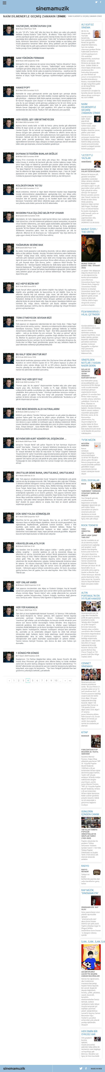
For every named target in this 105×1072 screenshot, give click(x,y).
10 (56, 680)
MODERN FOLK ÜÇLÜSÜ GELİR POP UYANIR (40, 213)
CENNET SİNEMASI (86, 665)
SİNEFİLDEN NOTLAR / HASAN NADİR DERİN (91, 362)
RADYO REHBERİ (85, 871)
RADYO (85, 865)
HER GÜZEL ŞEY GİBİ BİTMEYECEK (35, 119)
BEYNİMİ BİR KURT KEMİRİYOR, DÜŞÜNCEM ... (41, 438)
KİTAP (84, 732)
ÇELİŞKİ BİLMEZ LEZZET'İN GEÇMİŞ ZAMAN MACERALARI (90, 974)
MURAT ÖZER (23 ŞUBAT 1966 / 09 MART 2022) (90, 266)
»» (70, 680)
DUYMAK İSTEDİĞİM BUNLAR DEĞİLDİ (36, 153)
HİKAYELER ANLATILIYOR (30, 543)
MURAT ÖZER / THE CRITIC (89, 230)
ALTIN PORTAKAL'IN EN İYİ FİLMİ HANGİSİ (91, 595)
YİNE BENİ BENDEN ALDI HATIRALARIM (37, 409)
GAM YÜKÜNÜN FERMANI (30, 57)
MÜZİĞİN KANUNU (85, 445)
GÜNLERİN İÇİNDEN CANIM (90, 813)
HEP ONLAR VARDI (26, 582)
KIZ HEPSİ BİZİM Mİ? (27, 283)
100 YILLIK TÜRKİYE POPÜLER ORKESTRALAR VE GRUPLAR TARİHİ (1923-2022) (89, 834)
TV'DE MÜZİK (88, 439)
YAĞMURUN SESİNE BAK (29, 244)
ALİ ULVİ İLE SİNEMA (87, 26)
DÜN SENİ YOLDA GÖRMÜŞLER (33, 513)
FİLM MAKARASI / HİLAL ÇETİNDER (90, 313)
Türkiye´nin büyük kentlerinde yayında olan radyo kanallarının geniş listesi (90, 879)
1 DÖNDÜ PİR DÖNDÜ (27, 653)
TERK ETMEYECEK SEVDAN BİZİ (34, 317)
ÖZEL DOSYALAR (90, 480)
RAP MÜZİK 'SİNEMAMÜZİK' (90, 892)
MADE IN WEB (96, 1069)
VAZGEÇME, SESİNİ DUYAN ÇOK (33, 26)
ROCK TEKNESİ (89, 525)
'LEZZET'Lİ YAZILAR (87, 157)
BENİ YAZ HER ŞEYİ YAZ (29, 379)
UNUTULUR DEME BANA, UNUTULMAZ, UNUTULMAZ (45, 472)
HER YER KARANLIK (27, 607)
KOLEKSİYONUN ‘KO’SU (29, 185)
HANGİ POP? (23, 87)
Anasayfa (61, 16)
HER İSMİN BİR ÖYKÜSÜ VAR (89, 1033)
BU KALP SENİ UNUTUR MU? (31, 354)
